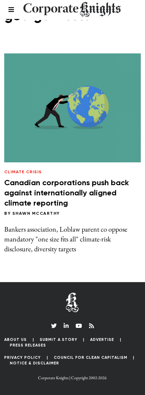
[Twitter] (53, 326)
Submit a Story (58, 340)
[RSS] (91, 326)
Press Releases (28, 345)
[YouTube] (79, 326)
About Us (15, 340)
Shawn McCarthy (36, 214)
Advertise (102, 340)
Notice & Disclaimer (34, 363)
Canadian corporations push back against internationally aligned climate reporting (66, 193)
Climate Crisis (23, 172)
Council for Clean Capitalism (90, 358)
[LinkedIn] (66, 326)
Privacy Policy (22, 358)
